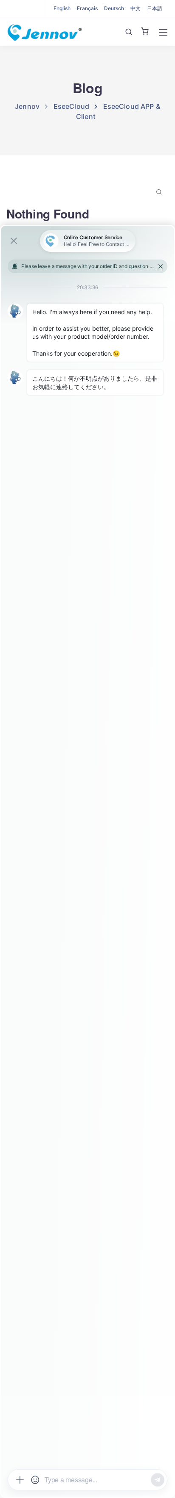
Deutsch (114, 8)
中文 (135, 8)
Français (87, 8)
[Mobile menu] (163, 32)
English (62, 8)
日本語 (154, 8)
